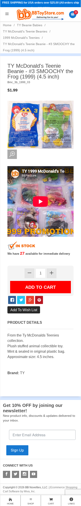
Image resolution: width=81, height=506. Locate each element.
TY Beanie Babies (29, 25)
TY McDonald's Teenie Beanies (25, 31)
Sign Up (17, 450)
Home (7, 25)
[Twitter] (15, 474)
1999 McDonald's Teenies (21, 37)
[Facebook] (6, 474)
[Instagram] (24, 474)
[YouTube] (33, 474)
